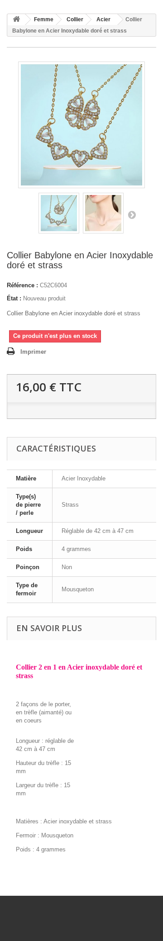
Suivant (131, 214)
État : (14, 298)
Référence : (22, 285)
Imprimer (33, 351)
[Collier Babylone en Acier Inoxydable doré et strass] (59, 213)
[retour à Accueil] (16, 19)
